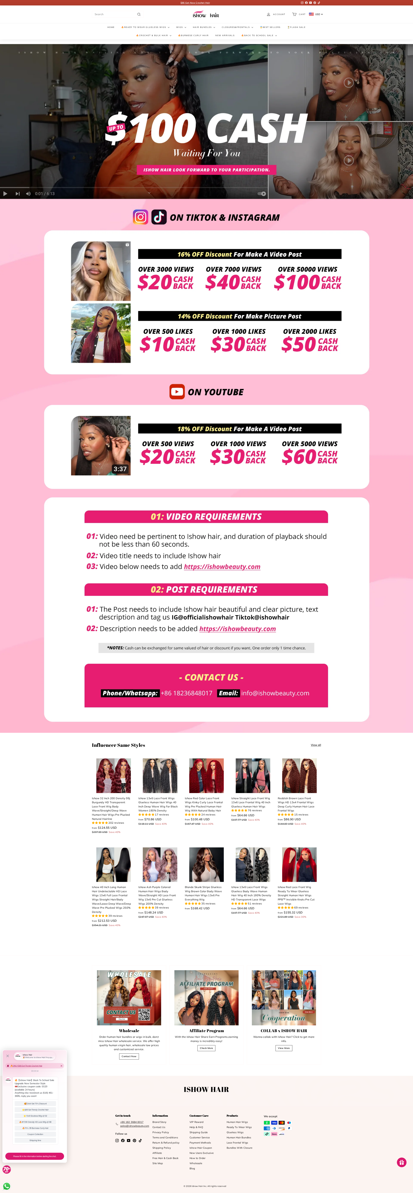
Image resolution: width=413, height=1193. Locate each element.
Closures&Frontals (236, 27)
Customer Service (200, 1137)
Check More (206, 1048)
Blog (192, 1168)
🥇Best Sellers (270, 27)
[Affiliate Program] (206, 997)
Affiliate (157, 1152)
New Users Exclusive (202, 1152)
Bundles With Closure (239, 1147)
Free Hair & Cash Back (165, 1158)
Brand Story (159, 1122)
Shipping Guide (199, 1132)
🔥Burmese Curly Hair (193, 35)
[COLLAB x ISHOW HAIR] (284, 997)
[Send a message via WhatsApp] (7, 1186)
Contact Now (129, 1056)
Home (111, 27)
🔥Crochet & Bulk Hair (152, 35)
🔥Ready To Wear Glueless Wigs (144, 27)
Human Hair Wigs (237, 1122)
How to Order (198, 1158)
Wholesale (196, 1163)
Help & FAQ (196, 1127)
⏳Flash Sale (296, 27)
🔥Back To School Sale (257, 35)
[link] (206, 14)
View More (284, 1048)
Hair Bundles (203, 27)
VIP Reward (196, 1122)
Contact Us (158, 1127)
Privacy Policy (160, 1132)
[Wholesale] (129, 997)
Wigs (180, 27)
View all (316, 744)
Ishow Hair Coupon (201, 1147)
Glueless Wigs (235, 1132)
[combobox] (118, 14)
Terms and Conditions (165, 1137)
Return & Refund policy (166, 1142)
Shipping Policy (161, 1147)
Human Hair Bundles (239, 1137)
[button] (100, 822)
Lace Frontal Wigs (237, 1142)
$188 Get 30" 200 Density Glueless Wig (195, 2)
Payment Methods (200, 1142)
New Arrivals (225, 35)
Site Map (157, 1163)
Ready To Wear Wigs (239, 1127)
